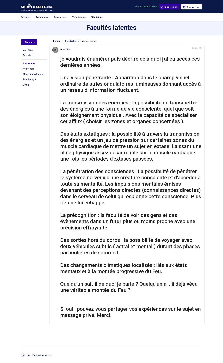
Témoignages (79, 17)
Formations (42, 17)
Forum (56, 41)
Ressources (60, 17)
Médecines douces (33, 74)
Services (25, 17)
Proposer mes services (146, 6)
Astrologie (28, 68)
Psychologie (29, 79)
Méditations (97, 17)
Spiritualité (29, 63)
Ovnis (26, 85)
